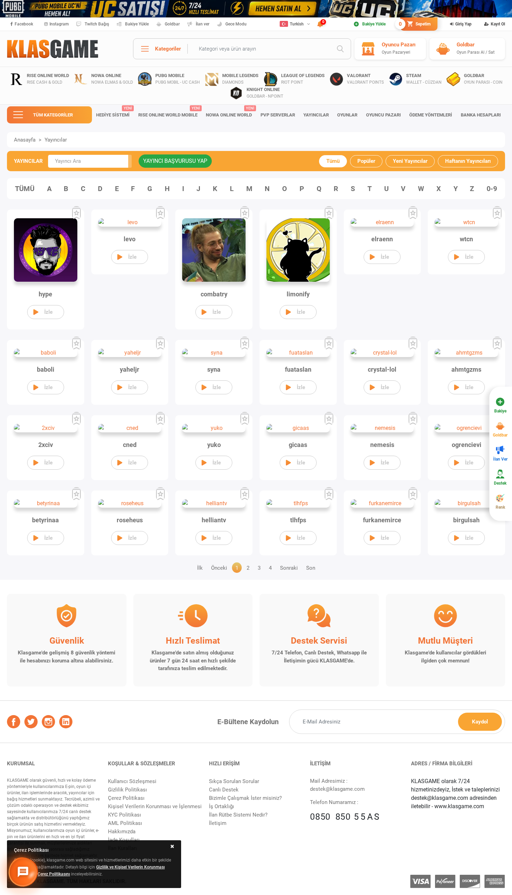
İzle (48, 312)
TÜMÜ (24, 188)
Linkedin (65, 721)
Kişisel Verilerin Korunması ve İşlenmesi (155, 806)
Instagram (59, 24)
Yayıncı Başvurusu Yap (175, 161)
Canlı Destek (224, 790)
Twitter (31, 721)
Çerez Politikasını (54, 874)
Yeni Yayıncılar (410, 161)
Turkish (297, 24)
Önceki (219, 568)
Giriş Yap (463, 24)
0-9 (492, 188)
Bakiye (500, 411)
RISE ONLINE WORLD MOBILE (169, 111)
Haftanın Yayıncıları (468, 161)
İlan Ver (500, 459)
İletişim (217, 823)
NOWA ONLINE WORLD (230, 111)
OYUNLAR (347, 114)
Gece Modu (236, 24)
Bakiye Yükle (137, 24)
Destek (500, 483)
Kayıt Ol (498, 24)
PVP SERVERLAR (278, 114)
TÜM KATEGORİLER (53, 114)
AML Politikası (125, 823)
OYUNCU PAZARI (383, 114)
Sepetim (415, 24)
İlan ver (202, 24)
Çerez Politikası (126, 798)
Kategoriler (168, 49)
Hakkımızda (121, 831)
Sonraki (289, 568)
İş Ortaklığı (221, 806)
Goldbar (172, 24)
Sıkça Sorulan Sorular (234, 781)
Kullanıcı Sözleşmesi (132, 781)
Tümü (333, 161)
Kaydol (480, 722)
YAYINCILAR (316, 114)
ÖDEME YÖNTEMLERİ (430, 114)
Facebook (24, 24)
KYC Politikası (124, 815)
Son (310, 568)
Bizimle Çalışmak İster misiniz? (245, 798)
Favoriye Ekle (76, 213)
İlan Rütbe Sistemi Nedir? (238, 815)
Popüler (366, 161)
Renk (500, 507)
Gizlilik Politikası (127, 790)
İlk (200, 568)
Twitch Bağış (97, 24)
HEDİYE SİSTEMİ (114, 111)
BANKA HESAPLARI (481, 114)
